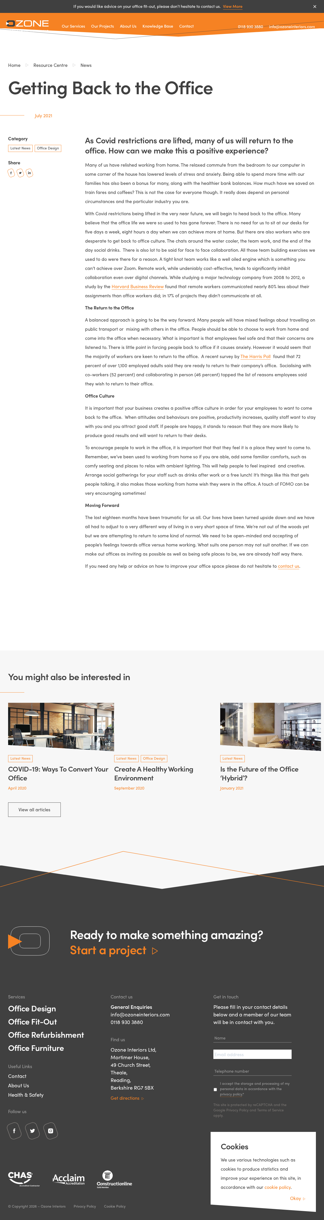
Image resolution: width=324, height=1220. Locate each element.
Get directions (125, 1098)
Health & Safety (26, 1094)
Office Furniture (36, 1047)
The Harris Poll (255, 356)
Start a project (108, 949)
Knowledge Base (158, 26)
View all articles (34, 809)
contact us (288, 566)
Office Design (32, 1008)
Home (14, 65)
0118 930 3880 (250, 26)
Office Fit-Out (32, 1021)
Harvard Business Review (138, 286)
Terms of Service (270, 1109)
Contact (186, 26)
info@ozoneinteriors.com (292, 26)
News (86, 65)
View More (232, 6)
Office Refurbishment (46, 1034)
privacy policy (231, 1093)
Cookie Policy (115, 1206)
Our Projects (102, 26)
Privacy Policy (237, 1109)
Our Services (73, 26)
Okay (295, 1198)
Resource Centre (50, 65)
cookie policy (278, 1187)
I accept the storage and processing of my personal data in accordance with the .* (255, 1088)
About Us (128, 26)
